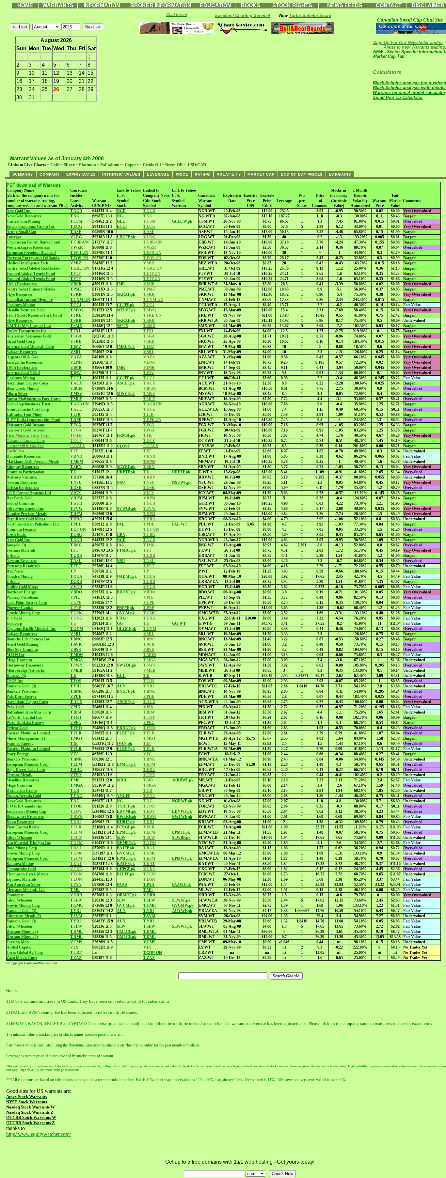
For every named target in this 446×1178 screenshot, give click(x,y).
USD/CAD (197, 164)
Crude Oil (152, 164)
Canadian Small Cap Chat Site (410, 20)
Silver (69, 164)
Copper (131, 164)
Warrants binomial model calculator (409, 92)
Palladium (109, 164)
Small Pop (398, 97)
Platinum (87, 164)
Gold (54, 164)
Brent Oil (174, 164)
